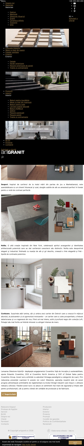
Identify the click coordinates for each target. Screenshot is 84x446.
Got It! (75, 443)
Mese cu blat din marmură (20, 102)
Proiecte (8, 142)
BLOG (7, 140)
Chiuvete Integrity (12, 48)
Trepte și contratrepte (19, 68)
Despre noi (9, 3)
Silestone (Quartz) (17, 16)
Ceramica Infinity (17, 20)
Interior (8, 93)
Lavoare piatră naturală (19, 106)
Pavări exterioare (17, 63)
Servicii (4, 412)
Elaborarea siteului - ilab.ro (63, 431)
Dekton (13, 12)
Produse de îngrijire (9, 409)
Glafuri (12, 111)
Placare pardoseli (17, 113)
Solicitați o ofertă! (8, 149)
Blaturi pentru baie (17, 104)
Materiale (9, 5)
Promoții (8, 91)
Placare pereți (15, 115)
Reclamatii (47, 424)
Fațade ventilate (12, 52)
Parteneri (5, 421)
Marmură (13, 14)
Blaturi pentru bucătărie (19, 100)
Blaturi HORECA (16, 109)
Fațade (13, 61)
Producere (47, 407)
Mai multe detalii (29, 444)
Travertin (13, 23)
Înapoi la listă (10, 394)
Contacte (9, 145)
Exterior (8, 54)
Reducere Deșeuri (8, 407)
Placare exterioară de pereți (21, 66)
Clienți (3, 419)
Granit (12, 18)
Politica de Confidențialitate (54, 421)
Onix (12, 25)
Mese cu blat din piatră (14, 50)
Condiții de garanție (51, 419)
